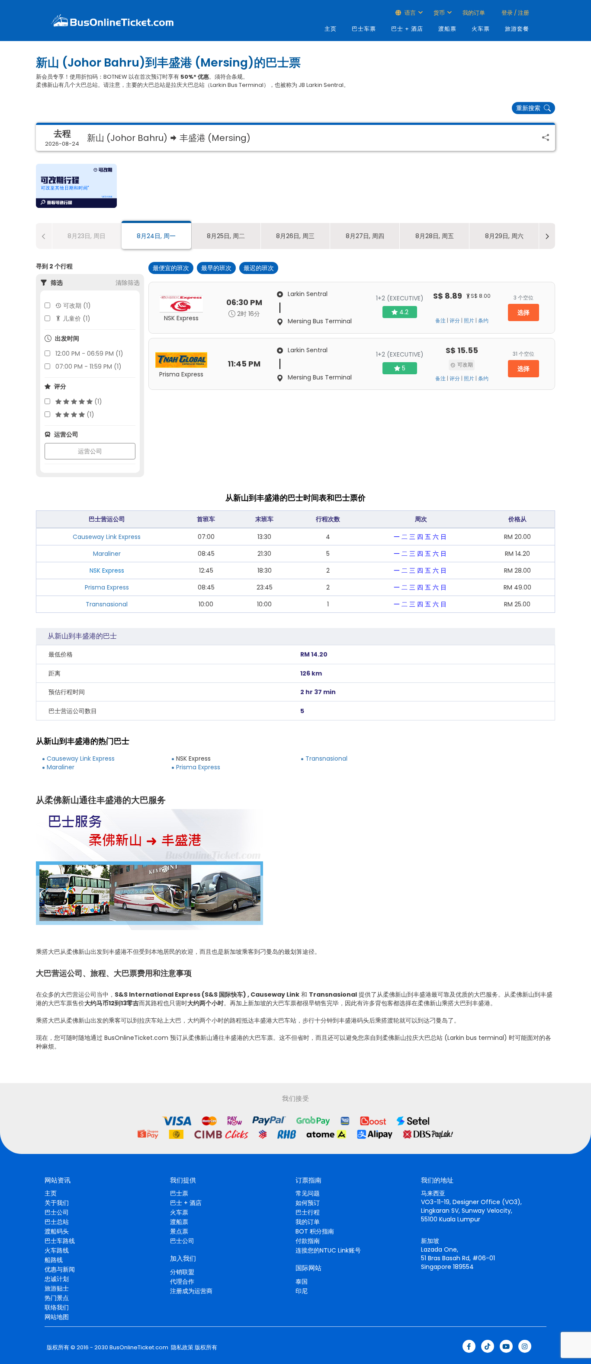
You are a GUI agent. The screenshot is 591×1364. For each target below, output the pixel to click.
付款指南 (308, 1241)
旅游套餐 (517, 29)
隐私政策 (181, 1347)
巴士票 (179, 1193)
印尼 (302, 1291)
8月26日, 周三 (295, 236)
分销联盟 (182, 1272)
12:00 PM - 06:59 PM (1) (89, 353)
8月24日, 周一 (156, 236)
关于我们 (57, 1202)
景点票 (179, 1231)
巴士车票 (364, 29)
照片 (469, 320)
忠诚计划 (57, 1279)
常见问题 (308, 1193)
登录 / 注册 (514, 13)
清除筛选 (128, 282)
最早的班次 (216, 268)
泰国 (302, 1281)
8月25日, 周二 (226, 236)
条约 (483, 320)
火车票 (481, 29)
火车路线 (57, 1250)
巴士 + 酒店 (407, 29)
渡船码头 (57, 1231)
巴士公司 (57, 1212)
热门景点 (57, 1298)
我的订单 (474, 13)
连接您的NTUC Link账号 (328, 1250)
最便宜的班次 (171, 268)
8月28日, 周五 (434, 236)
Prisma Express (107, 587)
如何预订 (308, 1202)
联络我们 (57, 1307)
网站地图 (57, 1317)
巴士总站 (57, 1221)
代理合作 (182, 1281)
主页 (330, 29)
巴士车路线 (60, 1241)
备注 (440, 320)
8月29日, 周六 (504, 236)
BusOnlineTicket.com (139, 1347)
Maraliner (107, 553)
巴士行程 (308, 1212)
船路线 (54, 1260)
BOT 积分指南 (315, 1231)
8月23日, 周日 (86, 236)
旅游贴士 (57, 1288)
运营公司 (90, 451)
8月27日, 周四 (365, 236)
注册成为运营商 (191, 1291)
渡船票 (447, 29)
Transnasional (107, 604)
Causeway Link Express (107, 536)
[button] (76, 186)
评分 (455, 320)
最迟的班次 (259, 268)
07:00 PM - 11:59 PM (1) (88, 366)
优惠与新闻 (60, 1269)
